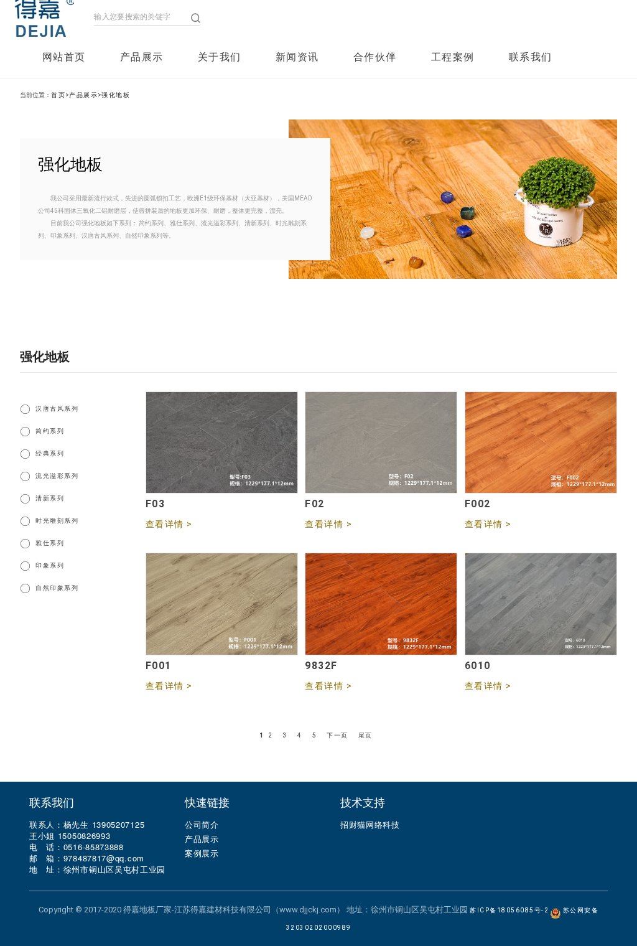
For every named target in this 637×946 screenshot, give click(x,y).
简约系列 (49, 431)
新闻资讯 (297, 57)
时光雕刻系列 (56, 520)
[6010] (541, 646)
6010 (478, 666)
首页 (58, 94)
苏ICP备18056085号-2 (509, 910)
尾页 (365, 735)
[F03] (222, 484)
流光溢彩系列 (56, 475)
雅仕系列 (49, 543)
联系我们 (530, 57)
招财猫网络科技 (370, 824)
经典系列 (49, 453)
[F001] (222, 646)
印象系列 (49, 565)
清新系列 (49, 498)
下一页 (337, 735)
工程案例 (453, 57)
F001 (159, 666)
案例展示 (202, 853)
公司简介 (202, 824)
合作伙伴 (375, 57)
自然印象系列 (56, 587)
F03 (155, 504)
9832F (321, 666)
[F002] (541, 484)
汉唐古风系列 (56, 408)
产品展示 (142, 57)
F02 (315, 504)
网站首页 (64, 57)
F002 (478, 504)
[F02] (381, 484)
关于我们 (219, 57)
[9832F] (381, 646)
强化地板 (115, 94)
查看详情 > (169, 524)
